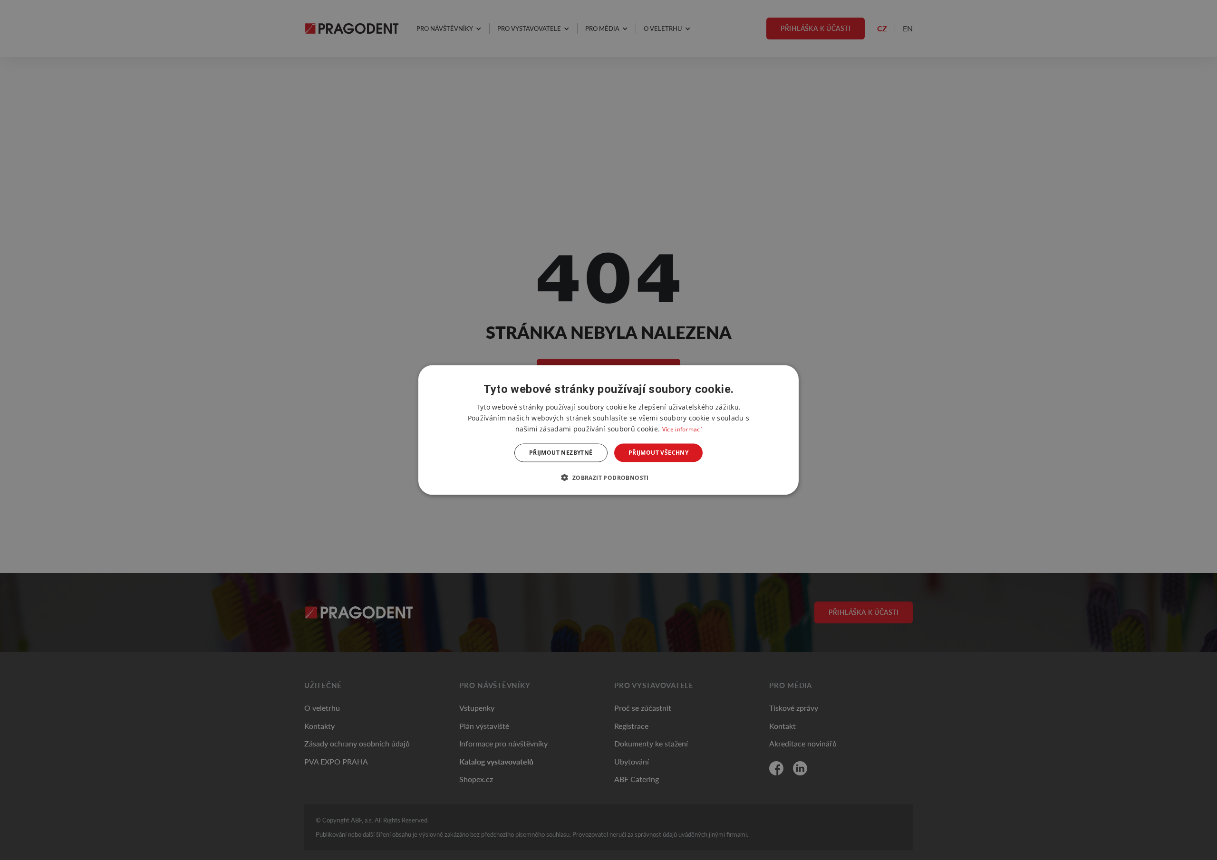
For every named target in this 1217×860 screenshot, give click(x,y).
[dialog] (608, 430)
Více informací (682, 429)
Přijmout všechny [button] (658, 453)
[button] (608, 477)
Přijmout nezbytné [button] (561, 453)
